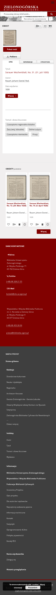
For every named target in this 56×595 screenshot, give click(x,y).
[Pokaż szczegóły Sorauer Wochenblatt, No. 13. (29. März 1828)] (24, 224)
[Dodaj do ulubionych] (45, 26)
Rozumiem (32, 587)
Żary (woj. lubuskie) (15, 129)
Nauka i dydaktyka (14, 382)
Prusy (35, 134)
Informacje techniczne (16, 512)
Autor (9, 440)
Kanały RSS (11, 541)
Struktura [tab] (45, 62)
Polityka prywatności (15, 535)
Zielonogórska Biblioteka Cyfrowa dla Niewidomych (28, 415)
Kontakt (10, 518)
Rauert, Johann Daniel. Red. (17, 81)
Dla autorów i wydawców (17, 501)
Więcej (44, 231)
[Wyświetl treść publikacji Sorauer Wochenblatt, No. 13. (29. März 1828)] (19, 224)
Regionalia (11, 388)
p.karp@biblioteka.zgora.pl (17, 333)
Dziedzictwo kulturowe (16, 376)
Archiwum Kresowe (15, 393)
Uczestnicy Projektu (15, 490)
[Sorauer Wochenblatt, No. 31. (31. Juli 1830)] (9, 37)
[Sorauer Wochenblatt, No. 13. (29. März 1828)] (16, 187)
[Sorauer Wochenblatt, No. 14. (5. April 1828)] (39, 187)
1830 (7, 89)
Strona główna (12, 361)
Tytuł (9, 445)
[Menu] (52, 2)
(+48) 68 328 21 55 (14, 281)
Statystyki (11, 524)
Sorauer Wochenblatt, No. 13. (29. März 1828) (16, 204)
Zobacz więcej (13, 424)
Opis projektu (12, 495)
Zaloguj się (11, 559)
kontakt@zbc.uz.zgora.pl (16, 294)
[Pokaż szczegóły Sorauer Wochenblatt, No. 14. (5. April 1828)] (47, 224)
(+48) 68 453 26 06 (14, 325)
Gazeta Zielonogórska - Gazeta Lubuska (23, 399)
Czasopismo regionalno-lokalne (21, 124)
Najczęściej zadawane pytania (19, 507)
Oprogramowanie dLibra (17, 529)
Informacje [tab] (28, 62)
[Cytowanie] (50, 26)
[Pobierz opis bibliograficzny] (13, 224)
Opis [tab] (11, 62)
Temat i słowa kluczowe (17, 451)
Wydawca (11, 457)
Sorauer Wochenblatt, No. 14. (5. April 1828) (39, 204)
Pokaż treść (12, 49)
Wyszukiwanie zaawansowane (35, 19)
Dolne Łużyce (35, 129)
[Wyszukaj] (51, 14)
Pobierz (13, 56)
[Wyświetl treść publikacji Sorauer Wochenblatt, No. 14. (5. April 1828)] (42, 224)
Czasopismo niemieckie (17, 134)
